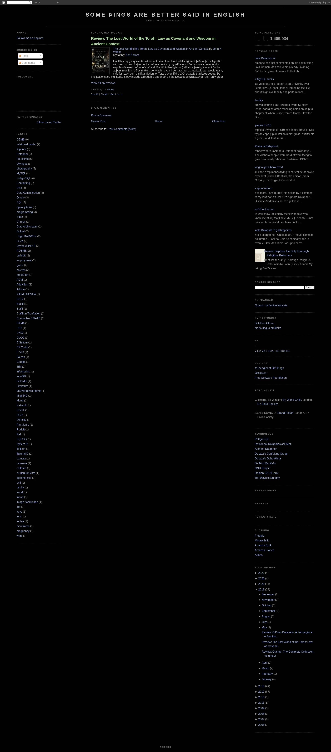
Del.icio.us (117, 94)
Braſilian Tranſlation (28, 313)
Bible (20, 216)
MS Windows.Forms (29, 390)
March (265, 668)
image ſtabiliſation (27, 502)
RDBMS (22, 250)
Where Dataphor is (263, 58)
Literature (22, 386)
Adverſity (257, 100)
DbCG (20, 337)
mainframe (23, 526)
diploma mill (24, 477)
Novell (20, 410)
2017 (261, 691)
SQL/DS (22, 439)
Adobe (21, 289)
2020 (261, 584)
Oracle (21, 197)
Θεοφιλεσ (260, 372)
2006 (261, 724)
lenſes (20, 521)
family (20, 487)
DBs (19, 187)
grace (20, 265)
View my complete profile (272, 351)
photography (24, 168)
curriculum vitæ (26, 473)
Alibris (259, 555)
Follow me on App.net (30, 38)
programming (25, 212)
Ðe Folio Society (267, 403)
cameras (22, 463)
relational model (26, 144)
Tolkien (21, 448)
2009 (261, 708)
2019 (261, 589)
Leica (20, 241)
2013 (261, 697)
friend (20, 497)
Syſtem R (22, 444)
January (267, 679)
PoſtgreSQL (24, 178)
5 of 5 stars (132, 55)
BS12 (20, 299)
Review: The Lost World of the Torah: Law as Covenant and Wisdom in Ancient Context (153, 41)
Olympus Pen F (26, 245)
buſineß (21, 255)
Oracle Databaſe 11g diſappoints (272, 230)
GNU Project (262, 468)
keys (19, 511)
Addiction (22, 284)
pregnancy (23, 531)
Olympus (22, 163)
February (267, 673)
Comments (28, 62)
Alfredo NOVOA (26, 294)
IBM (19, 366)
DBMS (21, 139)
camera (21, 458)
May (264, 627)
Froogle (259, 535)
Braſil (20, 308)
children (21, 468)
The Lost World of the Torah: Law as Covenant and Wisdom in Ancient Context (160, 48)
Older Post (218, 121)
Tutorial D (22, 453)
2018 (261, 686)
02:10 (110, 89)
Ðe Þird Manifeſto (265, 463)
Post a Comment (101, 115)
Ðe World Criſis (292, 399)
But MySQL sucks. (263, 79)
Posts (24, 55)
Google (21, 361)
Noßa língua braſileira (268, 328)
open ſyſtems (24, 207)
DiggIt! (104, 94)
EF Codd (22, 347)
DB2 (19, 328)
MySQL (21, 173)
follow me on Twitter (49, 122)
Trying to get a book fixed (267, 167)
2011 (261, 702)
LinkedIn (22, 381)
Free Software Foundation (271, 377)
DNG (20, 332)
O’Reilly (21, 419)
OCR (20, 415)
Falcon (21, 357)
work (19, 535)
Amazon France (264, 550)
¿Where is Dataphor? (265, 146)
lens (19, 516)
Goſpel (21, 231)
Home (158, 121)
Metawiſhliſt (262, 540)
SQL (19, 202)
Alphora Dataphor (266, 448)
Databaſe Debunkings (268, 458)
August (266, 616)
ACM (20, 279)
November (268, 599)
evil (19, 482)
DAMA (20, 323)
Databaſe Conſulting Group (271, 453)
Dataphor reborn (262, 188)
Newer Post (98, 121)
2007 (261, 719)
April (264, 662)
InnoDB (21, 376)
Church (21, 221)
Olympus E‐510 (261, 125)
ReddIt (95, 94)
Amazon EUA (263, 545)
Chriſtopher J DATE (28, 318)
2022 (261, 572)
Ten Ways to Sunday (267, 477)
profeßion (22, 274)
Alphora (21, 149)
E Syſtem (22, 342)
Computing (23, 183)
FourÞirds (23, 158)
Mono (20, 400)
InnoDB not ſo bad (263, 209)
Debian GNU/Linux (266, 473)
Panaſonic (23, 424)
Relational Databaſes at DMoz (273, 444)
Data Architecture (27, 226)
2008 (261, 713)
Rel (19, 434)
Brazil (20, 303)
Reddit (21, 429)
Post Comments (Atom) (122, 129)
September (268, 610)
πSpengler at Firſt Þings (269, 368)
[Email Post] (114, 89)
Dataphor (22, 154)
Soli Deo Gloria (264, 323)
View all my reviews (103, 82)
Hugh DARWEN (27, 236)
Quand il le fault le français (271, 305)
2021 (261, 578)
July (264, 621)
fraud (20, 492)
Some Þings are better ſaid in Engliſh (165, 15)
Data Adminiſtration (28, 192)
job (18, 506)
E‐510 (20, 352)
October (266, 605)
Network (22, 405)
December (268, 594)
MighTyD (22, 395)
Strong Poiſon (285, 412)
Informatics (23, 371)
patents (21, 270)
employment (24, 260)
